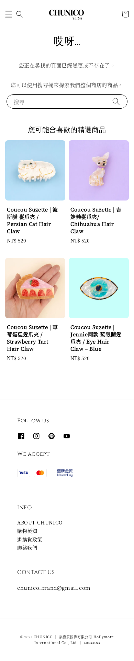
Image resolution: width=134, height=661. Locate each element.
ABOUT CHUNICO (40, 522)
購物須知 (27, 530)
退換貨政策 (29, 539)
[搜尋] (116, 101)
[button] (8, 14)
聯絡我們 (27, 547)
